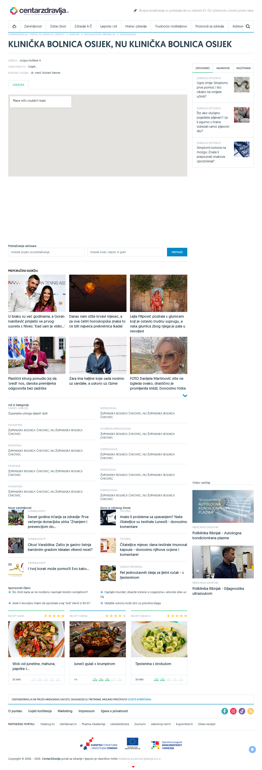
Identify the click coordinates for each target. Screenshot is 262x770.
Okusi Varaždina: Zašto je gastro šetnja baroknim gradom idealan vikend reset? (60, 547)
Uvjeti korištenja (40, 711)
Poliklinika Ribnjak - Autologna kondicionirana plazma (216, 535)
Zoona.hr (140, 724)
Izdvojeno (203, 68)
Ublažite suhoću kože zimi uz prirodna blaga (132, 603)
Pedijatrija (14, 445)
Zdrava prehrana (131, 566)
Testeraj (125, 511)
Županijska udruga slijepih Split (27, 413)
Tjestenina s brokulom (153, 663)
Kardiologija (128, 34)
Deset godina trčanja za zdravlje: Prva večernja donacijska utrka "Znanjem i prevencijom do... (58, 521)
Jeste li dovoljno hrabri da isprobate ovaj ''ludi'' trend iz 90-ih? (51, 603)
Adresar (238, 26)
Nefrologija (108, 408)
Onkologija (108, 469)
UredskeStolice (119, 724)
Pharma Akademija (93, 724)
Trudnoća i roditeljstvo (171, 26)
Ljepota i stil (108, 26)
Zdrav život (58, 26)
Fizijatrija (14, 465)
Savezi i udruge (18, 408)
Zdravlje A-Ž (83, 26)
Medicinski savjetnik (205, 527)
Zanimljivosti (33, 26)
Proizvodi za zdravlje (209, 26)
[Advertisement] (97, 215)
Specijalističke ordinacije (99, 34)
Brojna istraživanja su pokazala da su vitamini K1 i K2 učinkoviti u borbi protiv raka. (196, 10)
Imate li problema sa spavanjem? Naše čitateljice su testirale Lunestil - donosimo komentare (153, 521)
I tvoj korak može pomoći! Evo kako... (58, 568)
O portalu (15, 711)
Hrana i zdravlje (136, 26)
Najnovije (223, 68)
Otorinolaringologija (115, 428)
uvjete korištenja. (140, 699)
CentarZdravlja (39, 10)
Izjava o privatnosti (114, 711)
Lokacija (18, 84)
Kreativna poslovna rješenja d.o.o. (140, 759)
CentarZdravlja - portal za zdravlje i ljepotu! (36, 34)
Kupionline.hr (184, 724)
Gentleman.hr (68, 724)
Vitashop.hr (47, 724)
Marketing (65, 711)
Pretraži (177, 252)
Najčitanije (243, 68)
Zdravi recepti (206, 724)
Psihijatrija (15, 425)
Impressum (87, 711)
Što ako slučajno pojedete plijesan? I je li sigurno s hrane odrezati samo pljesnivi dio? (213, 122)
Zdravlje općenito (209, 78)
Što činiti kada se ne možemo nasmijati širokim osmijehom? (50, 592)
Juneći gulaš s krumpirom (94, 663)
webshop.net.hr (161, 724)
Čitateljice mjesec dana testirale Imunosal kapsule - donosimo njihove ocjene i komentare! (153, 549)
